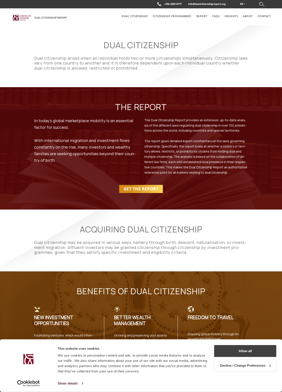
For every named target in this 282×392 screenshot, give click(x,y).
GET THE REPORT (141, 189)
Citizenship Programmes (172, 16)
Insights (231, 16)
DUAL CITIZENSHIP (135, 16)
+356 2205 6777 (173, 4)
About (247, 16)
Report (202, 16)
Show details (68, 383)
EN (241, 4)
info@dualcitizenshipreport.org (207, 4)
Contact (264, 16)
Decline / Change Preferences (242, 365)
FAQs (216, 16)
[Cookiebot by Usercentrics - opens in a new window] (28, 383)
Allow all (245, 351)
